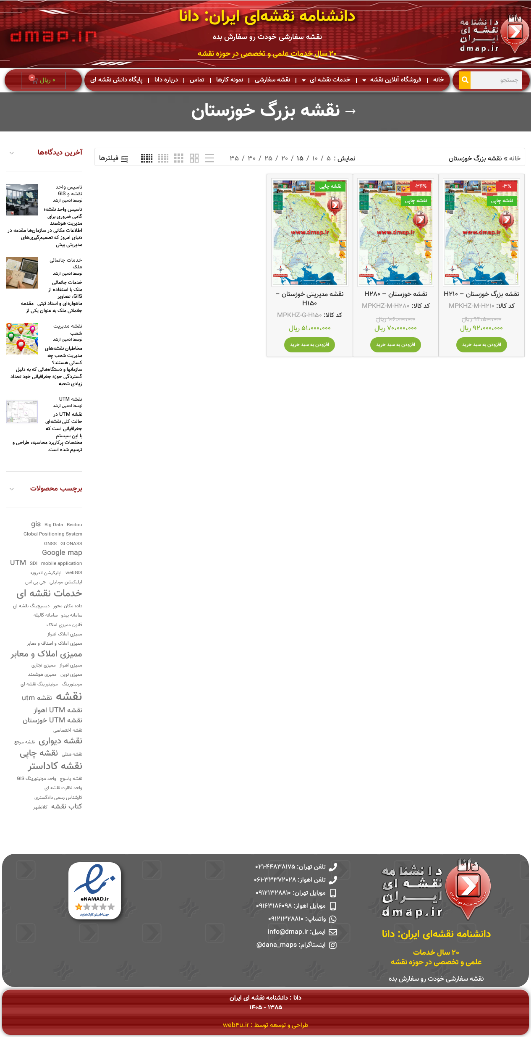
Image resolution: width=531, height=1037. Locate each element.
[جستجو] (465, 80)
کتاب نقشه (66, 807)
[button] (481, 344)
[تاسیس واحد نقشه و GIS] (22, 199)
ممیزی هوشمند (42, 675)
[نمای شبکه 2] (194, 158)
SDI (33, 564)
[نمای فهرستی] (209, 158)
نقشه (69, 697)
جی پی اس (35, 583)
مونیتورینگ (72, 685)
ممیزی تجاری (43, 666)
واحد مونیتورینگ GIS (36, 779)
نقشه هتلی (72, 755)
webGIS (73, 573)
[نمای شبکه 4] (163, 158)
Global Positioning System (53, 535)
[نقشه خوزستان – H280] (395, 232)
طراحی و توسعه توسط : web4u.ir (266, 1025)
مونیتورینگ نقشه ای (39, 685)
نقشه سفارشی (272, 80)
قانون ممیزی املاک (64, 625)
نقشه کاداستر (55, 767)
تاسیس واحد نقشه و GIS (68, 191)
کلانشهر (40, 808)
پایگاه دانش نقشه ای (116, 80)
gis (36, 525)
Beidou (74, 525)
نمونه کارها (229, 80)
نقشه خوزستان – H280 (395, 294)
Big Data (53, 525)
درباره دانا (166, 80)
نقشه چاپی (39, 754)
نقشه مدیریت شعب (67, 330)
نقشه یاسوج (71, 779)
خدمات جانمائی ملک (66, 264)
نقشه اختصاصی (67, 731)
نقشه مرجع (24, 743)
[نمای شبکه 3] (178, 158)
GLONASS (71, 544)
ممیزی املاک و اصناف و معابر (54, 644)
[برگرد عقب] (350, 111)
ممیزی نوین (71, 675)
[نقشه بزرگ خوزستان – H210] (481, 232)
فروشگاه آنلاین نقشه (395, 80)
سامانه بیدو (71, 616)
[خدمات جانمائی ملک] (22, 273)
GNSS (50, 544)
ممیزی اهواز (71, 666)
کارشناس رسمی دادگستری (58, 798)
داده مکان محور (67, 607)
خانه (438, 80)
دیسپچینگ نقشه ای (31, 607)
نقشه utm (37, 699)
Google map (62, 553)
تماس (197, 80)
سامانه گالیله (46, 616)
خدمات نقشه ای (330, 80)
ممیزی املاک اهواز (64, 635)
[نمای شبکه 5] (146, 158)
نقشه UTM (70, 399)
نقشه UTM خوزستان (52, 721)
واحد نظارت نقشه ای (63, 788)
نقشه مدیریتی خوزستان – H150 (309, 299)
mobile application (61, 564)
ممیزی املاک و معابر (46, 654)
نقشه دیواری (60, 741)
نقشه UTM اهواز (58, 711)
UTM (18, 563)
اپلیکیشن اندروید (46, 573)
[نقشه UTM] (22, 412)
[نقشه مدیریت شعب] (22, 338)
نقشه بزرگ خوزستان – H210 (481, 294)
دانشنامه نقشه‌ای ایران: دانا (267, 17)
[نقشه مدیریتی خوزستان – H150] (309, 232)
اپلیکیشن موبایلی (66, 583)
